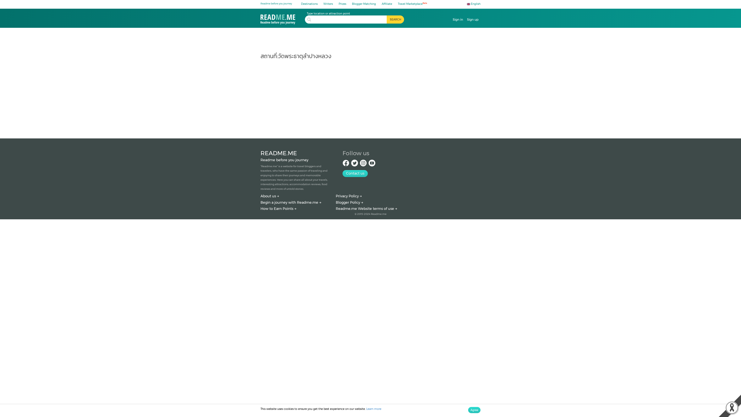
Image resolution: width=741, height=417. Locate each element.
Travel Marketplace (412, 4)
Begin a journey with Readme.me (290, 202)
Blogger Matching (364, 4)
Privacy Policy (348, 196)
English (475, 4)
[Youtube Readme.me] (372, 164)
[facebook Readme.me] (346, 164)
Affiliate (387, 4)
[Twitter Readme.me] (354, 164)
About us (269, 196)
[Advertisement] (370, 97)
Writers (328, 4)
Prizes (342, 4)
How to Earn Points (277, 209)
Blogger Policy (348, 202)
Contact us (355, 173)
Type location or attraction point (328, 13)
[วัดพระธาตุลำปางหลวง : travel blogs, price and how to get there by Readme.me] (283, 18)
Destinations (309, 4)
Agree (474, 410)
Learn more (373, 409)
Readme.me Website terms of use (365, 209)
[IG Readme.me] (363, 164)
